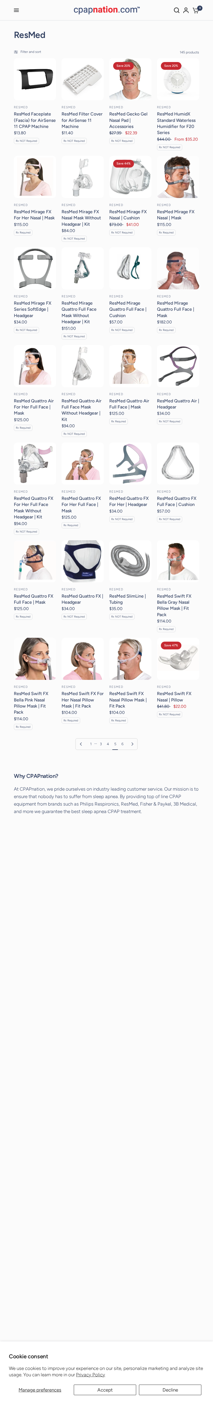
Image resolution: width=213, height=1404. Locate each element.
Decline (170, 1390)
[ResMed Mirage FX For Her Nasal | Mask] (35, 177)
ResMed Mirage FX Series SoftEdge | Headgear (32, 309)
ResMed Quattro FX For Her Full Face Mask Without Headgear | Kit (33, 508)
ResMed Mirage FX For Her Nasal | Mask (34, 214)
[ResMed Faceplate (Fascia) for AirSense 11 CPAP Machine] (35, 79)
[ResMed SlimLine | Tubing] (130, 561)
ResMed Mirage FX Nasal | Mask (175, 214)
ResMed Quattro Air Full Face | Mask (129, 404)
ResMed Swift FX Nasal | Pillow (174, 696)
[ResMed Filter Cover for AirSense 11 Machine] (83, 79)
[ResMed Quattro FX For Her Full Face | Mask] (83, 464)
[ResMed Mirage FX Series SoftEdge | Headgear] (35, 268)
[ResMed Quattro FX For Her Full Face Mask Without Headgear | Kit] (35, 464)
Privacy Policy (90, 1374)
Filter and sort (31, 52)
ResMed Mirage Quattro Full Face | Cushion (127, 309)
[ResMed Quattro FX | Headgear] (83, 561)
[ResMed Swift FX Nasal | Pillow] (178, 659)
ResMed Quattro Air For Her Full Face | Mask (34, 407)
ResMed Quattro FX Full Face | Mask (33, 599)
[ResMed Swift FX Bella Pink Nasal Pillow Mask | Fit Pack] (35, 659)
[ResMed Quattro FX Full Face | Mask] (35, 561)
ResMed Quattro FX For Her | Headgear (129, 501)
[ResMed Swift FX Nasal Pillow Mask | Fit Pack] (130, 659)
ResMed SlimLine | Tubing (127, 599)
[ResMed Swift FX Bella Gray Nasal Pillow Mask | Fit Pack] (178, 561)
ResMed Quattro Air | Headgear (178, 404)
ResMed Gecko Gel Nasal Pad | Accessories (128, 120)
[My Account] (186, 10)
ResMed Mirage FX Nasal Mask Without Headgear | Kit (81, 218)
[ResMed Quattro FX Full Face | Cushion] (178, 464)
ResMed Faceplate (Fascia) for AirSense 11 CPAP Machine (35, 120)
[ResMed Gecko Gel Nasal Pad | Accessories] (130, 79)
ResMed (21, 107)
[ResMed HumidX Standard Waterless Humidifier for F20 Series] (178, 79)
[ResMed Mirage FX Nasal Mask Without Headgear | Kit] (83, 177)
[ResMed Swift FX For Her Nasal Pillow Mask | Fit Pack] (83, 659)
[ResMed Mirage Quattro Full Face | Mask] (178, 268)
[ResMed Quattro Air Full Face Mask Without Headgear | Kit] (83, 366)
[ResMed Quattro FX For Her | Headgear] (130, 464)
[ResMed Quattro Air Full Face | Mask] (130, 366)
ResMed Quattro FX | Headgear (82, 599)
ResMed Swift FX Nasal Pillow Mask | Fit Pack (128, 700)
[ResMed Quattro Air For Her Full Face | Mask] (35, 366)
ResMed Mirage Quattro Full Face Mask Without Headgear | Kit (79, 312)
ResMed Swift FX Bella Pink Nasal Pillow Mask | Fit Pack (31, 703)
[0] (195, 10)
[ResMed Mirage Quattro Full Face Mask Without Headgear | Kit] (83, 268)
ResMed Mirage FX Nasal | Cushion (128, 214)
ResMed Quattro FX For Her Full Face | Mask (81, 504)
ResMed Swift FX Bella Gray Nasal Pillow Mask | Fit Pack (174, 605)
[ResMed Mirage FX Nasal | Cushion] (130, 177)
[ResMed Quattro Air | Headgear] (178, 366)
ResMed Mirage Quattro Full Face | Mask (175, 309)
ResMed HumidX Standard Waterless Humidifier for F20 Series (176, 123)
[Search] (176, 10)
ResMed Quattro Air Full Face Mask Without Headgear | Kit (82, 410)
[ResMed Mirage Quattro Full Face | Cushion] (130, 268)
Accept (105, 1390)
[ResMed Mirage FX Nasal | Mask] (178, 177)
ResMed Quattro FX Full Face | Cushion (176, 501)
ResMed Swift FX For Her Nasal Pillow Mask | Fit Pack (83, 700)
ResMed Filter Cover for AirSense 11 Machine (82, 120)
